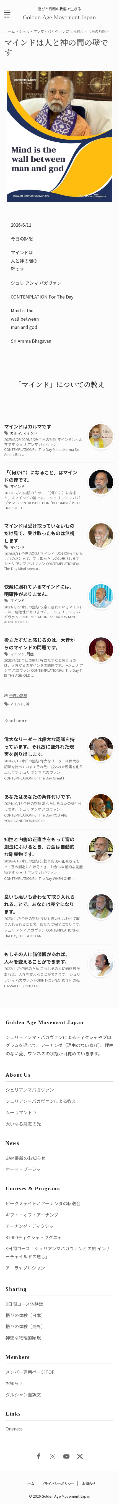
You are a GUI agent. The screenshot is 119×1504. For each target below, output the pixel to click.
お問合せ (88, 1483)
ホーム (29, 1483)
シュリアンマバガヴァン (30, 1089)
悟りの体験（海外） (25, 1326)
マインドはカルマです (27, 426)
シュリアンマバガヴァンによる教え (41, 1101)
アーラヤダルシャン (25, 1267)
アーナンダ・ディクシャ (30, 1226)
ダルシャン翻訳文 (23, 1394)
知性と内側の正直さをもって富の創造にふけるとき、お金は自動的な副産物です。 (39, 846)
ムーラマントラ (21, 1112)
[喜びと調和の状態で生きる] (59, 16)
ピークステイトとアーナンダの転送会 (43, 1203)
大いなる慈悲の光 (23, 1123)
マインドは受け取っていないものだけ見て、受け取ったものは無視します (39, 533)
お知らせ (14, 1383)
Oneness (14, 1428)
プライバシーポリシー (57, 1483)
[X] (80, 1456)
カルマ (15, 433)
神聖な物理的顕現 (23, 1337)
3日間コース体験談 (24, 1304)
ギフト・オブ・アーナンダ (32, 1214)
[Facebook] (39, 1456)
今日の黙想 (18, 695)
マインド (30, 433)
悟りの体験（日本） (25, 1315)
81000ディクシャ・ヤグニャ (34, 1237)
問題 (30, 653)
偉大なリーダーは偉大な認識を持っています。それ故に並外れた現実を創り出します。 (39, 746)
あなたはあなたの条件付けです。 (39, 796)
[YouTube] (66, 1456)
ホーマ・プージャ (23, 1169)
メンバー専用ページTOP (30, 1372)
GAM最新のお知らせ (26, 1158)
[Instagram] (52, 1456)
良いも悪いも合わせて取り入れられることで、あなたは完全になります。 (39, 904)
